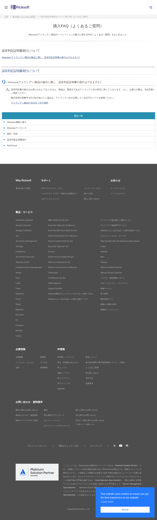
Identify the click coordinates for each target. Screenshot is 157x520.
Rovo (18, 278)
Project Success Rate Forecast (61, 257)
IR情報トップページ (65, 357)
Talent (18, 304)
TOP (6, 17)
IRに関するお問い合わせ (86, 415)
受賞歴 (43, 357)
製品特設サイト (106, 299)
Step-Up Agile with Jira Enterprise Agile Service (120, 241)
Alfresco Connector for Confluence (62, 267)
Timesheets (53, 273)
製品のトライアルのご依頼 (27, 420)
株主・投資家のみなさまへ (68, 362)
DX (17, 320)
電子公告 (89, 378)
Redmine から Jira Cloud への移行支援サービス (68, 299)
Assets (18, 273)
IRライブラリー (63, 378)
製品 (46, 410)
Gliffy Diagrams (54, 283)
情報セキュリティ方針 (68, 446)
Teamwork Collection (24, 220)
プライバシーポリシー (37, 446)
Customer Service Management (29, 267)
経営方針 (61, 389)
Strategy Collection (23, 230)
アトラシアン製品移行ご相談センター (116, 220)
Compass (20, 325)
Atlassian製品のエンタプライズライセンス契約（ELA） (71, 294)
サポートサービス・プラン (52, 188)
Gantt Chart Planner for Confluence (62, 236)
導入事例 (104, 294)
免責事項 (89, 383)
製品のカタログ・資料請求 (27, 415)
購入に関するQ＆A (92, 199)
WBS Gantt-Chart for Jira (58, 220)
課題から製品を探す (108, 304)
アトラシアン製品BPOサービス (113, 225)
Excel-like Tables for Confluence (61, 225)
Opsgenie (20, 294)
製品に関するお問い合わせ (27, 410)
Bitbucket (19, 310)
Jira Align (19, 246)
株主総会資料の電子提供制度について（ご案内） (106, 362)
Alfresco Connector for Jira (59, 262)
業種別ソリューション (109, 310)
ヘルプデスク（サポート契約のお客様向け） (59, 193)
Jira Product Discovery (25, 257)
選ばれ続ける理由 (23, 188)
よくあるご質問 (92, 368)
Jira (17, 236)
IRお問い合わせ (92, 373)
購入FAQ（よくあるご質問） (24, 17)
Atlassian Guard (22, 262)
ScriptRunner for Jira (56, 278)
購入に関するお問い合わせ (87, 410)
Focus (18, 299)
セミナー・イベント (52, 420)
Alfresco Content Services (111, 267)
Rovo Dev (20, 315)
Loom (18, 283)
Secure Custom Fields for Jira (60, 241)
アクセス (44, 362)
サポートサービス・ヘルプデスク (114, 283)
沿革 (17, 368)
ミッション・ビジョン (25, 362)
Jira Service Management (26, 241)
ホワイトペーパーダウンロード (57, 426)
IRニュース (62, 368)
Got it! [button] (125, 509)
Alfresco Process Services (111, 273)
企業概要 (19, 357)
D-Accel (51, 252)
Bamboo (19, 331)
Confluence (20, 252)
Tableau (103, 262)
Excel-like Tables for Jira (58, 246)
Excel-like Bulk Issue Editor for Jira (62, 230)
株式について (91, 357)
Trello (18, 288)
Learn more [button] (107, 501)
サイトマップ (96, 446)
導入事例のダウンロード (54, 415)
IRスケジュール (63, 383)
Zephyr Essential (55, 288)
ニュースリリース (118, 188)
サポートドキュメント (50, 199)
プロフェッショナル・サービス (113, 236)
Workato (103, 252)
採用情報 (44, 368)
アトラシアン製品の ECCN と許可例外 (29, 103)
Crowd (18, 336)
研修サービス (105, 288)
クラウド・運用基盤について (112, 278)
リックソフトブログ (92, 188)
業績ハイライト (63, 373)
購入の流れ (88, 193)
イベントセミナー (118, 193)
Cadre (103, 246)
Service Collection (23, 225)
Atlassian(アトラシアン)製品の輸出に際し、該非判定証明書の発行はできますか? (41, 57)
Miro (102, 257)
